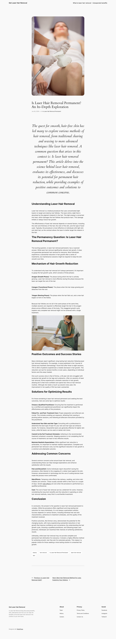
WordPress (20, 629)
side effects (47, 484)
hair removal (43, 552)
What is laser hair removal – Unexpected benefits (90, 3)
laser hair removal (76, 552)
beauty (35, 552)
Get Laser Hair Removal (18, 3)
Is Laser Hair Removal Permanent (52, 111)
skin (34, 555)
